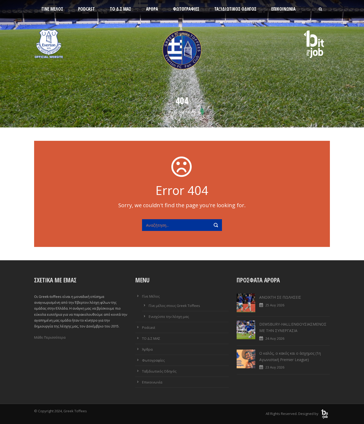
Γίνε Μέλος (52, 9)
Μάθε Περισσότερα (50, 337)
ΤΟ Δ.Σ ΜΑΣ (120, 9)
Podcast (86, 9)
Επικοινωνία (283, 9)
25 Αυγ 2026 (274, 305)
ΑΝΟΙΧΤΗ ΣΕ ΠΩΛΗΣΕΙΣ (280, 297)
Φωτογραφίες (186, 9)
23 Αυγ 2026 (274, 367)
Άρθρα (152, 9)
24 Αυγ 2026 (274, 338)
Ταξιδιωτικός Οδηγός (235, 9)
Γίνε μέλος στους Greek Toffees (174, 305)
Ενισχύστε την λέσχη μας (169, 316)
